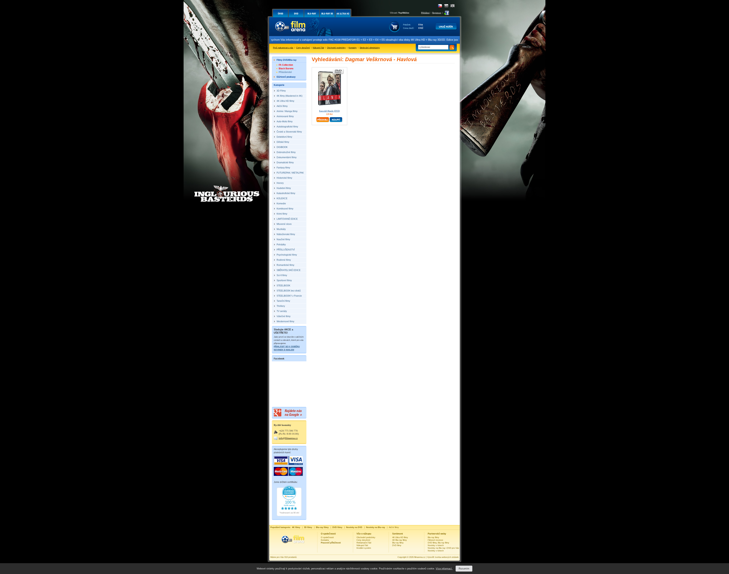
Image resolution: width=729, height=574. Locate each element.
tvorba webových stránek (447, 557)
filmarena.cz (419, 557)
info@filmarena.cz (288, 438)
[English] (452, 6)
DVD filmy (396, 545)
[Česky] (440, 6)
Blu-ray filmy (398, 543)
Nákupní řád (318, 48)
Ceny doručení (303, 48)
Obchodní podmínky (336, 48)
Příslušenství (285, 72)
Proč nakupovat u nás (283, 48)
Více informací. (444, 568)
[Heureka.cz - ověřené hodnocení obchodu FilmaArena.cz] (289, 515)
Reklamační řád (364, 543)
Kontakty (353, 48)
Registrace (436, 13)
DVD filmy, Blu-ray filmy (438, 543)
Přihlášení (425, 13)
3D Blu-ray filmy (399, 540)
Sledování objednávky (370, 48)
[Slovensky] (446, 6)
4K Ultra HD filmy (400, 537)
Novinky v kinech (436, 545)
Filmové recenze (435, 540)
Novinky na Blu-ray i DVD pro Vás (443, 548)
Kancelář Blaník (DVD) (329, 111)
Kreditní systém (364, 548)
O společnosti (327, 537)
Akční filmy (394, 527)
